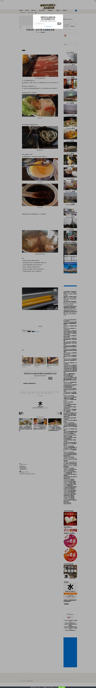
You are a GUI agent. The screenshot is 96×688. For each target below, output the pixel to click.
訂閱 (59, 23)
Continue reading (48, 26)
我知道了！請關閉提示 (62, 687)
